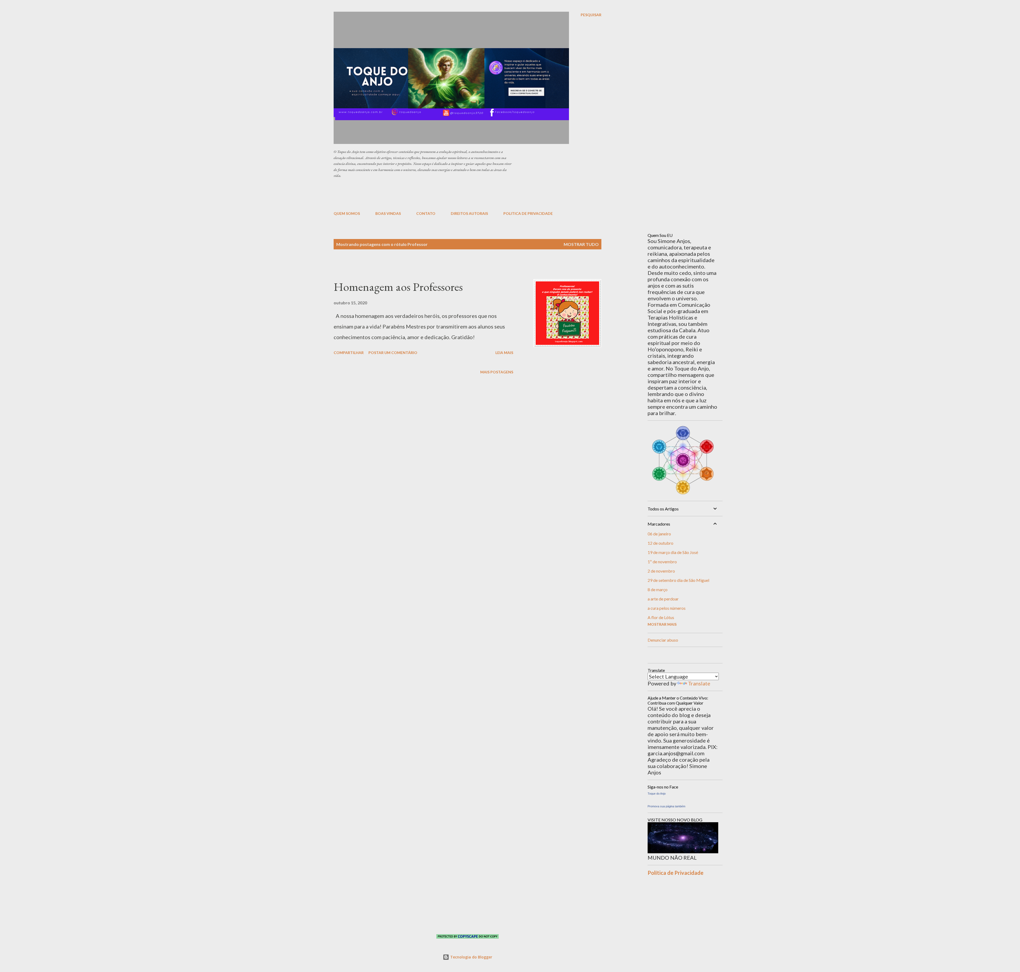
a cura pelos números (667, 608)
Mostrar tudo (581, 244)
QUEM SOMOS (347, 213)
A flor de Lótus (661, 617)
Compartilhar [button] (349, 352)
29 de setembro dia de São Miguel (678, 580)
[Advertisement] (462, 194)
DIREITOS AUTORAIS (469, 213)
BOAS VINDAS (388, 213)
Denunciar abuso (663, 639)
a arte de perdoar (663, 598)
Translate (699, 683)
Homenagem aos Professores (398, 286)
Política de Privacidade (675, 872)
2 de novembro (661, 570)
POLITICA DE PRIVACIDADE (528, 213)
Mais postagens (496, 372)
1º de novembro (662, 561)
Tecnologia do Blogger (470, 957)
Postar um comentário (392, 352)
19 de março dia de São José (673, 552)
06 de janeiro (659, 533)
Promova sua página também (666, 806)
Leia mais (504, 352)
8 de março (658, 589)
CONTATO (425, 213)
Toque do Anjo (657, 793)
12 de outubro (660, 542)
